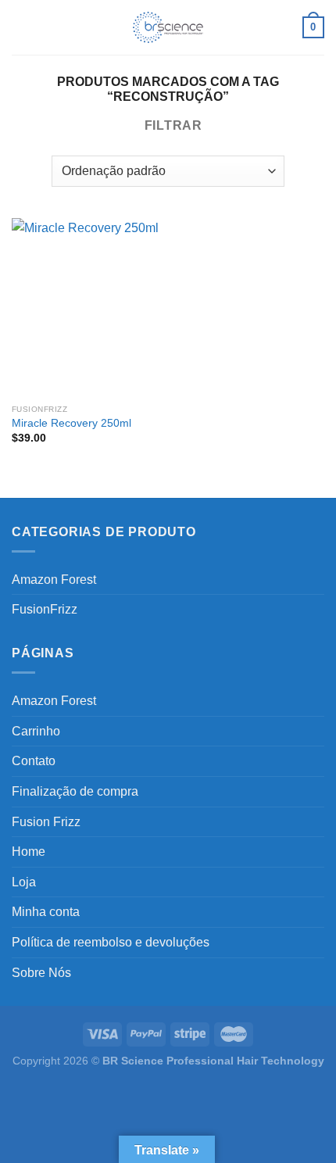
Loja (24, 882)
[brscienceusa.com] (168, 27)
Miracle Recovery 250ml (71, 423)
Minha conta (46, 911)
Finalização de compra (75, 791)
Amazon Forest (54, 579)
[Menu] (21, 27)
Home (28, 851)
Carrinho (36, 731)
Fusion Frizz (46, 821)
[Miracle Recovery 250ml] (86, 307)
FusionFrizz (44, 609)
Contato (33, 761)
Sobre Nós (41, 972)
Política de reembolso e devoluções (110, 942)
